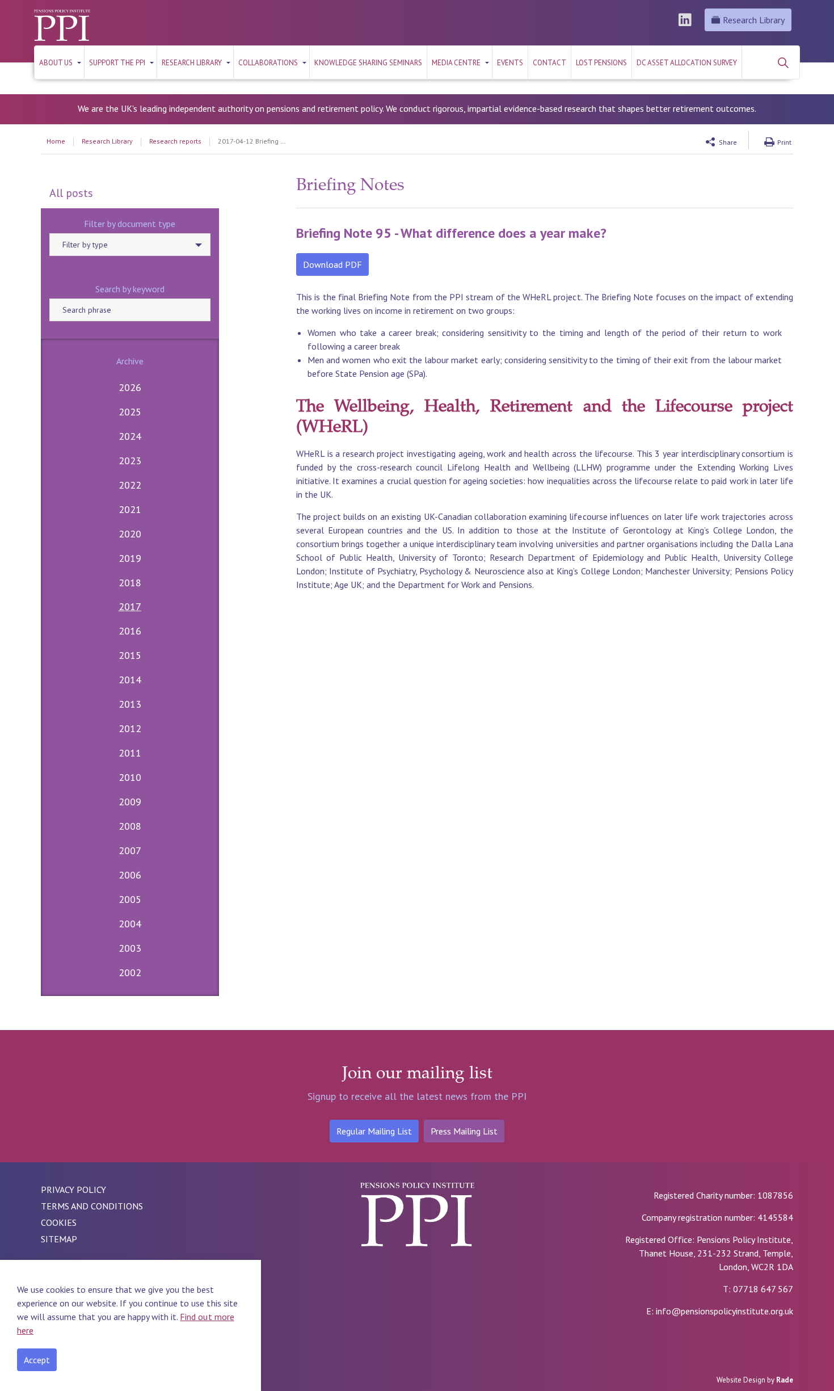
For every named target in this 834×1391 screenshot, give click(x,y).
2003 (130, 948)
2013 (130, 704)
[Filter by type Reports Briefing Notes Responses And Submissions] (129, 244)
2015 (130, 655)
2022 (130, 484)
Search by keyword (130, 289)
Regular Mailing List (374, 1131)
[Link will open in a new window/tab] (686, 20)
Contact (549, 63)
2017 (130, 606)
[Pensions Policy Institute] (62, 25)
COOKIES (59, 1222)
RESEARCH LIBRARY (192, 63)
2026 (130, 387)
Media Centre (456, 63)
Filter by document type (129, 223)
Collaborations (268, 63)
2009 (130, 801)
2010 (130, 777)
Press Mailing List (464, 1131)
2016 (130, 630)
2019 (130, 558)
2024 (130, 436)
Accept (37, 1359)
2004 (130, 923)
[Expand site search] (783, 62)
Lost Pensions (601, 63)
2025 (130, 411)
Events (510, 63)
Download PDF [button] (332, 264)
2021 (130, 509)
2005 (130, 899)
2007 (130, 850)
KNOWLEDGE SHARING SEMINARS (368, 63)
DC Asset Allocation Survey (687, 63)
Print (784, 142)
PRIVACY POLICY (73, 1189)
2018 (130, 582)
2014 (130, 679)
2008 (130, 826)
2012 (130, 728)
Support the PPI (117, 63)
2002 (130, 972)
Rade (784, 1380)
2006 (130, 874)
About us (56, 63)
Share (728, 142)
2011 (130, 752)
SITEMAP (59, 1239)
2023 (130, 460)
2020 (130, 533)
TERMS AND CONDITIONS (92, 1206)
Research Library (754, 20)
